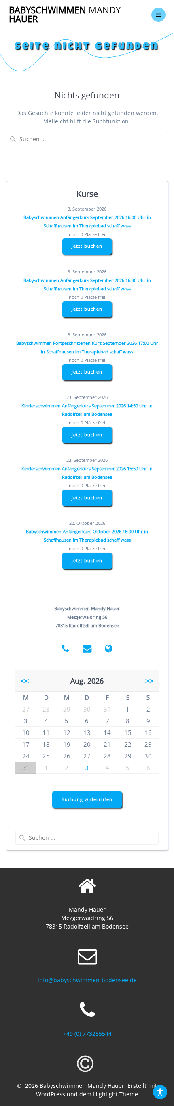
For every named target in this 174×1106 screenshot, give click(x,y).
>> (149, 681)
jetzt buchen (87, 246)
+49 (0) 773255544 (87, 1033)
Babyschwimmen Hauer (65, 15)
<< (25, 681)
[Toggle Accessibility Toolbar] (160, 1092)
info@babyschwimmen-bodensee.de (87, 980)
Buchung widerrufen (87, 799)
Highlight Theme (115, 1094)
